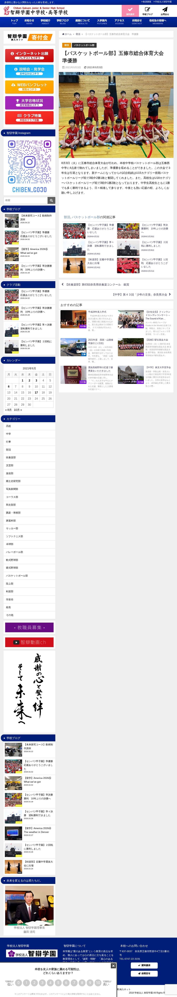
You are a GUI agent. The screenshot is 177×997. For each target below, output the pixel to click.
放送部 (9, 473)
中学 (8, 434)
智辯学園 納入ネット (120, 989)
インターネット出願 (32, 55)
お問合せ (137, 21)
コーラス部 (12, 497)
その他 (9, 615)
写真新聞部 (12, 489)
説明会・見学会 (32, 71)
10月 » (18, 409)
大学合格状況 (31, 102)
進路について (82, 21)
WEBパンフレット (32, 87)
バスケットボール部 (84, 45)
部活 (66, 45)
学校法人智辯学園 (163, 2)
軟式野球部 (12, 560)
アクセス (119, 21)
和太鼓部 (11, 505)
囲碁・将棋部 (13, 512)
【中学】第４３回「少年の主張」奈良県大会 (139, 294)
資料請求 (145, 965)
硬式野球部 (12, 568)
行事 (8, 442)
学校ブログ (63, 21)
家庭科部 (11, 520)
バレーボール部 (14, 552)
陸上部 (9, 583)
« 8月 (8, 409)
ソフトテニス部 (14, 536)
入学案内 (102, 21)
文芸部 (9, 465)
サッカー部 (12, 528)
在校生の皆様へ (157, 21)
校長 (8, 607)
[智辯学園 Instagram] (29, 166)
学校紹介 (45, 21)
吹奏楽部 (11, 457)
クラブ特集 (30, 117)
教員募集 (147, 2)
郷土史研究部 (13, 481)
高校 (8, 426)
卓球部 (9, 544)
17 (36, 392)
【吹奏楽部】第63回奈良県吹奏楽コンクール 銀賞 (97, 284)
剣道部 (9, 591)
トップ (14, 21)
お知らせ (29, 21)
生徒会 (9, 599)
